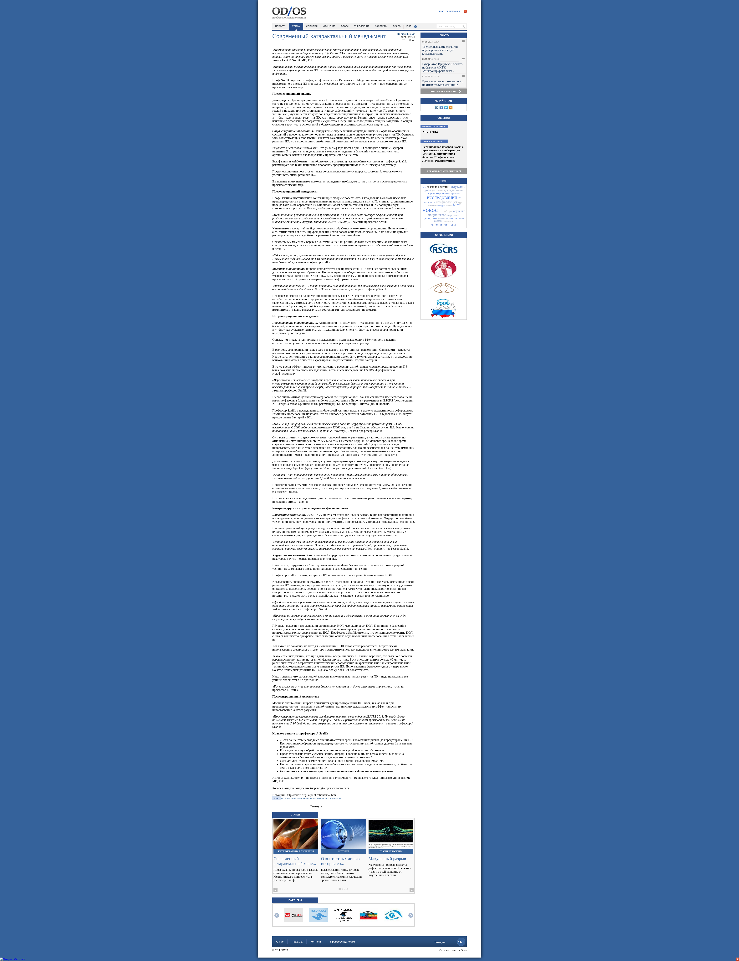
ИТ (459, 198)
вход (441, 11)
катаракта (429, 202)
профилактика (452, 215)
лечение (432, 205)
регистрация (453, 11)
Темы (443, 180)
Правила (297, 941)
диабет (428, 190)
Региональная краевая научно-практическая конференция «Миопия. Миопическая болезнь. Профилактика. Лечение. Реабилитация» (443, 153)
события (312, 26)
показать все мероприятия (442, 171)
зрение (455, 193)
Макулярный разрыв (387, 858)
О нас (279, 941)
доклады (449, 190)
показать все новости (443, 91)
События (443, 118)
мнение (449, 205)
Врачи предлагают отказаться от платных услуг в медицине (443, 83)
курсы (460, 203)
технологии (443, 224)
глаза (424, 187)
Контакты (316, 941)
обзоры (448, 211)
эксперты (381, 26)
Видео (397, 26)
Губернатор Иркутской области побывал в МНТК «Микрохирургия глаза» (442, 67)
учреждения (361, 26)
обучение (329, 26)
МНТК (457, 205)
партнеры (295, 900)
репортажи (430, 218)
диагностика (437, 190)
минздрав (441, 205)
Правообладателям (342, 941)
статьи (296, 26)
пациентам (437, 215)
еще (408, 26)
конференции (444, 235)
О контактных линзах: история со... (341, 861)
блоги (345, 26)
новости (280, 26)
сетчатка (452, 218)
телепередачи (448, 221)
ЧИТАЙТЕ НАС (443, 101)
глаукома (457, 186)
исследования (442, 197)
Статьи (295, 814)
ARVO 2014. (430, 132)
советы (438, 220)
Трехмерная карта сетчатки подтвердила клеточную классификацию (440, 50)
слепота (461, 218)
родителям (442, 218)
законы (459, 190)
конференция (446, 202)
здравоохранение (439, 193)
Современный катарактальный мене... (294, 861)
